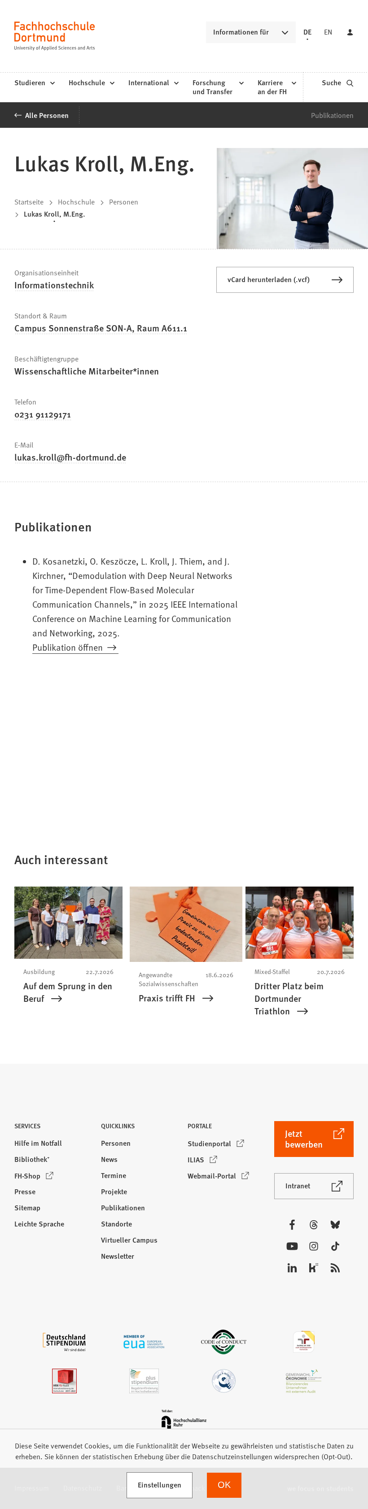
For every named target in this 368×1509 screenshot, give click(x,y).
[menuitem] (34, 83)
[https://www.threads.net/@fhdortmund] (313, 1224)
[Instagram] (313, 1246)
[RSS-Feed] (335, 1268)
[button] (54, 1128)
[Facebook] (292, 1224)
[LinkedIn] (292, 1268)
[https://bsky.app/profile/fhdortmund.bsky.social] (335, 1224)
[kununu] (313, 1268)
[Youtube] (292, 1246)
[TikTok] (335, 1246)
